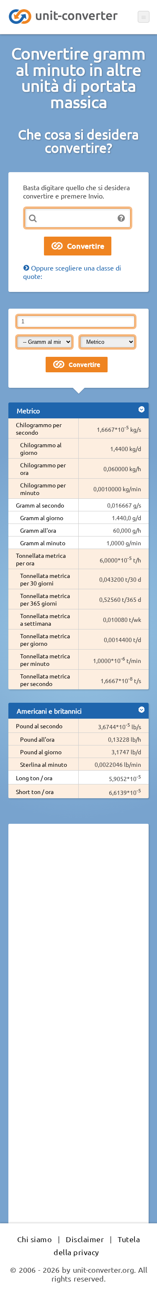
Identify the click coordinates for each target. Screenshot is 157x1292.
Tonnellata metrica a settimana (45, 619)
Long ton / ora (34, 777)
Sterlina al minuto (43, 764)
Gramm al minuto (42, 543)
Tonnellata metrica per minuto (45, 659)
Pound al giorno (41, 752)
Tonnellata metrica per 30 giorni (45, 579)
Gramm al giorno (41, 517)
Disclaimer (85, 1239)
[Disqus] (78, 945)
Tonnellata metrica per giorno (45, 639)
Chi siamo (34, 1239)
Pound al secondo (39, 726)
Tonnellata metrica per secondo (45, 679)
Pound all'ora (37, 739)
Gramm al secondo (40, 505)
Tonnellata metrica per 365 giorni (45, 599)
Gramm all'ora (38, 530)
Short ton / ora (35, 791)
